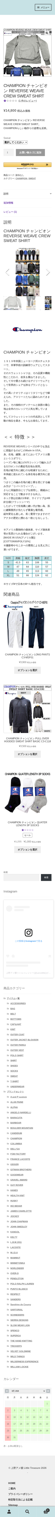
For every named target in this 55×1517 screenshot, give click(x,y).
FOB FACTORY (18, 1154)
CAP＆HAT (15, 1024)
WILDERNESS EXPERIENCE (24, 1361)
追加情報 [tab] (8, 202)
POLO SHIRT (17, 1055)
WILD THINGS (17, 1356)
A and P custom (18, 1097)
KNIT (12, 1029)
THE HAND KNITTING (21, 1341)
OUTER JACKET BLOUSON (24, 1040)
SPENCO (14, 1330)
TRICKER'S (16, 1346)
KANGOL (15, 1232)
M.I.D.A (14, 1252)
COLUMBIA (16, 1143)
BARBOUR (15, 1123)
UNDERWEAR (17, 1086)
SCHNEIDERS (17, 1315)
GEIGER (14, 1164)
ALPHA (14, 1107)
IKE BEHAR (16, 1206)
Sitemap (13, 1505)
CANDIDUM (16, 1133)
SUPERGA (15, 1335)
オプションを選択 (27, 670)
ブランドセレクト (15, 1091)
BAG (12, 1008)
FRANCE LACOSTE (20, 1159)
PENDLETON (17, 1278)
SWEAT (32, 178)
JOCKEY (14, 1216)
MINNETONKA (17, 1263)
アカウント (9, 1512)
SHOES (14, 1065)
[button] (46, 33)
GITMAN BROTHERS (20, 1169)
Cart (42, 1509)
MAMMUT (15, 1258)
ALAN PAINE (16, 1102)
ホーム (7, 18)
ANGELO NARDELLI (20, 1112)
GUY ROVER (16, 1185)
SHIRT (13, 1060)
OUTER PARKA (18, 1045)
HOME (12, 1483)
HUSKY (14, 1201)
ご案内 (12, 1488)
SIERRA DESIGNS (19, 1320)
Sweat (7, 138)
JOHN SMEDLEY (18, 1226)
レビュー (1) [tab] (10, 212)
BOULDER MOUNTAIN (21, 1128)
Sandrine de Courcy (20, 1304)
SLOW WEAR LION (20, 1325)
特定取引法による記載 (20, 1499)
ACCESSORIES (18, 1003)
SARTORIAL (16, 1309)
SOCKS (14, 1071)
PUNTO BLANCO (19, 1289)
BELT (13, 1014)
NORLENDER (17, 1268)
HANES (14, 1190)
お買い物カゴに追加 (30, 152)
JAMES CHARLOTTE (21, 1211)
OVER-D (14, 1273)
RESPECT (15, 1294)
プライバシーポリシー (20, 1494)
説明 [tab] (6, 193)
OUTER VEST (17, 1050)
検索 (6, 872)
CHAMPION (21, 178)
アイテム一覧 (20, 18)
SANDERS (15, 1299)
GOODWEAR (16, 1175)
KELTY (13, 1237)
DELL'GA (15, 1149)
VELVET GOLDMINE (20, 1351)
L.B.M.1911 (16, 1242)
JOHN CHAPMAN (19, 1221)
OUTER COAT (17, 1034)
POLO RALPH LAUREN (22, 1284)
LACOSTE (15, 1247)
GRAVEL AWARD (18, 1180)
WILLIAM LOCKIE (19, 1367)
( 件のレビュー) (27, 100)
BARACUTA (16, 1117)
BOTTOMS (15, 1019)
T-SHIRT (14, 1081)
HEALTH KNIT (17, 1195)
